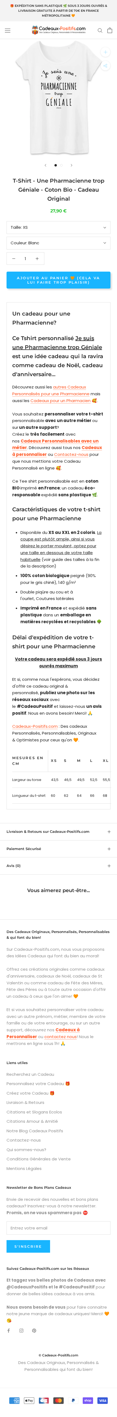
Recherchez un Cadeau (30, 1074)
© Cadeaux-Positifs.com (58, 1355)
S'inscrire (28, 1246)
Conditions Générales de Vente (39, 1159)
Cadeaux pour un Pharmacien (60, 400)
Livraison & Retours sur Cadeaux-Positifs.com (48, 831)
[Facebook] (9, 1330)
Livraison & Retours (25, 1102)
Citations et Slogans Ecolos (34, 1112)
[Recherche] (100, 30)
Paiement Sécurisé (24, 848)
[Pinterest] (34, 1330)
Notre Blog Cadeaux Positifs (35, 1131)
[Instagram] (21, 1330)
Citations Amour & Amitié (32, 1121)
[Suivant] (71, 165)
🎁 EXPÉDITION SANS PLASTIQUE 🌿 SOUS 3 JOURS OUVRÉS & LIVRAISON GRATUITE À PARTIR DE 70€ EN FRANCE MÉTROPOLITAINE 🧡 (58, 10)
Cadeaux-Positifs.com (35, 726)
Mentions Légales (24, 1168)
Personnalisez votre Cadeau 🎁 (38, 1083)
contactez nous (60, 1036)
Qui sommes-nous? (26, 1149)
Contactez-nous (71, 454)
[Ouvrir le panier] (109, 30)
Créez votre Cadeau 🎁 (31, 1093)
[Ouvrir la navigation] (7, 30)
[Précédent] (45, 165)
